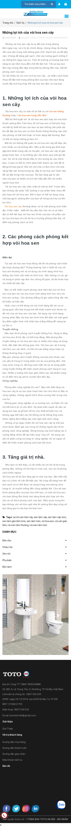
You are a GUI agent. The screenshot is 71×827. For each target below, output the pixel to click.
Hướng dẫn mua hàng (14, 742)
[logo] (16, 673)
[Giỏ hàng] (65, 4)
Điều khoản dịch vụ (12, 760)
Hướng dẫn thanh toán (14, 748)
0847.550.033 (21, 709)
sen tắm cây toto (57, 517)
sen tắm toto (34, 521)
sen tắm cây (40, 517)
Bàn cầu (6, 540)
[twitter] (16, 808)
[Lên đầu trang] (64, 817)
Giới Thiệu (7, 728)
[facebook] (6, 808)
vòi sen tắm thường (18, 525)
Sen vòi (6, 553)
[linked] (35, 808)
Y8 (25, 819)
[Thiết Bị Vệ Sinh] (35, 614)
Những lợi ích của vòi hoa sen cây (28, 32)
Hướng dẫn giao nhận (13, 754)
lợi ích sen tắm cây (23, 517)
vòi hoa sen (48, 521)
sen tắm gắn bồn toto (14, 521)
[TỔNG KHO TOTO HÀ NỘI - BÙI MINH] (35, 13)
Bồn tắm (7, 567)
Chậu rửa (7, 547)
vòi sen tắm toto (38, 525)
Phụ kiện (7, 560)
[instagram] (26, 808)
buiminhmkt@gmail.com (23, 715)
